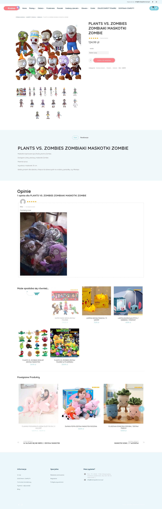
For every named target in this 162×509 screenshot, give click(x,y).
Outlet (92, 8)
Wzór (91, 48)
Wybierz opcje (126, 315)
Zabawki (39, 17)
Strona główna (20, 17)
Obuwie (84, 8)
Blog (18, 489)
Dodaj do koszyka (104, 60)
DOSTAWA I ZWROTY (126, 8)
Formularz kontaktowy (24, 482)
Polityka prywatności (56, 482)
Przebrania (50, 8)
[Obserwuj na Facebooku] (152, 2)
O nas (19, 475)
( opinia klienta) (104, 38)
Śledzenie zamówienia (57, 475)
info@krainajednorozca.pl (142, 2)
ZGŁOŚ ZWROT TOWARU (107, 8)
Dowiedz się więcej (63, 315)
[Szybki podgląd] (67, 315)
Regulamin (53, 478)
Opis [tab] (75, 137)
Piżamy (31, 8)
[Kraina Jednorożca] (12, 8)
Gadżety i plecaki (71, 8)
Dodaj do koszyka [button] (94, 315)
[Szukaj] (156, 8)
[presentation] (20, 409)
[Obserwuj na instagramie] (156, 2)
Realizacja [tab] (84, 137)
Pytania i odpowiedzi (23, 485)
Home (24, 8)
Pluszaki (60, 8)
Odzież (40, 8)
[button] (76, 26)
